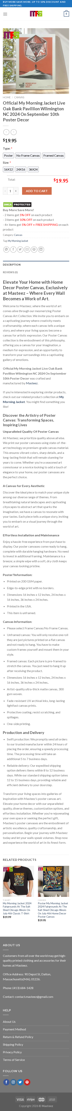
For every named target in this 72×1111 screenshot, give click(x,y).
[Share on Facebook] (13, 249)
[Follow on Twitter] (20, 1082)
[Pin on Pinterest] (34, 249)
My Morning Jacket (18, 240)
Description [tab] (12, 264)
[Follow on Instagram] (13, 1082)
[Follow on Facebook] (6, 1082)
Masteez (32, 383)
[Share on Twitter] (20, 249)
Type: (7, 148)
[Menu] (5, 14)
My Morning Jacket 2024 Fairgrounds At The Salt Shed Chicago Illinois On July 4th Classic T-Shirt (17, 908)
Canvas (19, 97)
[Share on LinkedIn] (41, 249)
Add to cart (37, 191)
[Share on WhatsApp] (6, 249)
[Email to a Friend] (27, 249)
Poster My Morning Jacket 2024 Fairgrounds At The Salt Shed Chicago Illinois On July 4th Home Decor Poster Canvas (53, 910)
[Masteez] (36, 14)
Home (7, 97)
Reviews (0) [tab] (10, 272)
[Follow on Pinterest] (27, 1082)
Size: (7, 162)
